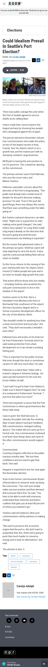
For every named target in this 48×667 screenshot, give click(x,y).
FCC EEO (8, 632)
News (13, 556)
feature (14, 567)
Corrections (9, 637)
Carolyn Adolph (18, 57)
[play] (4, 664)
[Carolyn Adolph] (8, 590)
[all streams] (44, 664)
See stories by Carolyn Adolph (31, 596)
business (26, 556)
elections (33, 562)
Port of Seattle (17, 562)
